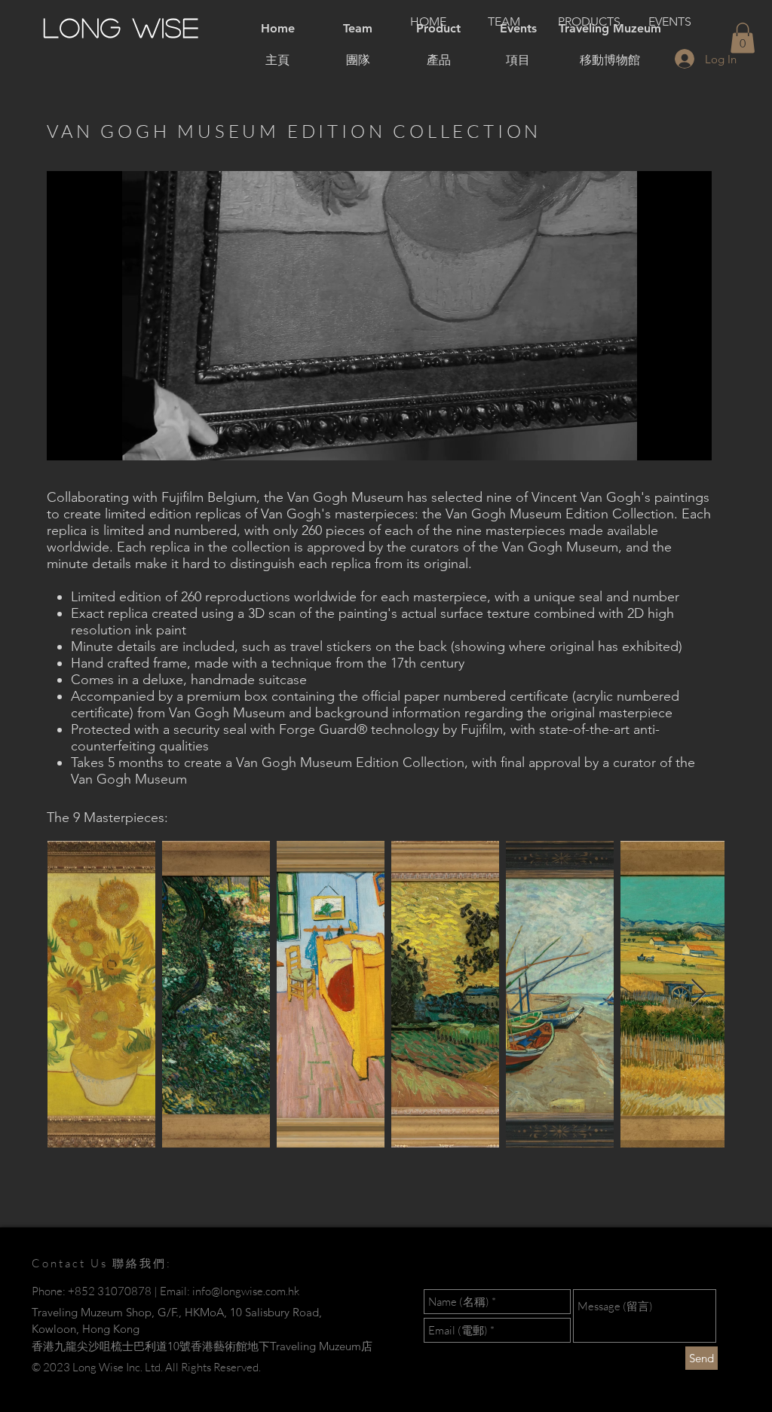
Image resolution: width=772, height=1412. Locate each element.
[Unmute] (92, 440)
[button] (742, 38)
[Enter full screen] (691, 440)
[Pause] (66, 440)
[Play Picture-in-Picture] (666, 440)
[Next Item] (698, 993)
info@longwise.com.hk (245, 1291)
